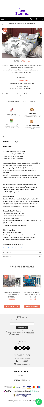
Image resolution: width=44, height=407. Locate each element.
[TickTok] (24, 348)
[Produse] (3, 19)
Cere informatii (30, 101)
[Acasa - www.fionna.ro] (22, 11)
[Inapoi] (1, 23)
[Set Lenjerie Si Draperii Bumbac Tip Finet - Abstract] (12, 281)
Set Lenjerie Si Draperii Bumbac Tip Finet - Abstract (12, 293)
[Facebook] (16, 348)
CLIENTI (21, 376)
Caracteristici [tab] (7, 252)
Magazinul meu (21, 371)
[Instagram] (28, 348)
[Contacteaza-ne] (31, 19)
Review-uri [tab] (7, 256)
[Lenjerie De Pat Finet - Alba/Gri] (22, 43)
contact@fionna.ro (23, 364)
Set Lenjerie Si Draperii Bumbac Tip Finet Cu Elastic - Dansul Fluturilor (32, 293)
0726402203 (23, 361)
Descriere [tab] (6, 137)
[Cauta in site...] (41, 19)
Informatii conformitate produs (13, 248)
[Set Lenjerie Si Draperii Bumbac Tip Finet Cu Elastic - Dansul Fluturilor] (32, 281)
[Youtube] (20, 348)
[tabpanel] (22, 43)
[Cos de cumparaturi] (36, 19)
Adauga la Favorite (13, 101)
